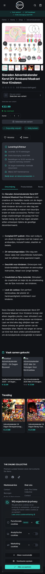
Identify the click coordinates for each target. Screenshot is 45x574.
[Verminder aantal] (10, 116)
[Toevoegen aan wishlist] (19, 360)
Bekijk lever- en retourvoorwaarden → (19, 176)
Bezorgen (7, 493)
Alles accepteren (24, 567)
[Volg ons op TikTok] (19, 477)
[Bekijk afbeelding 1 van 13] (5, 68)
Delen (25, 137)
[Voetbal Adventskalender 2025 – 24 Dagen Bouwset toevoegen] (18, 373)
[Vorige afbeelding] (5, 43)
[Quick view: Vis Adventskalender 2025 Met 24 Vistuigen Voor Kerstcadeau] (27, 373)
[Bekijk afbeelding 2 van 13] (11, 68)
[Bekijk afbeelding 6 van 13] (37, 68)
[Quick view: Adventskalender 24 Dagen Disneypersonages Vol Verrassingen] (21, 418)
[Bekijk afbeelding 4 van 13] (24, 68)
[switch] (38, 522)
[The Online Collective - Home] (19, 5)
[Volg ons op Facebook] (12, 477)
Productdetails (26, 187)
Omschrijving (10, 187)
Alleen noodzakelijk (24, 555)
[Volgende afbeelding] (40, 43)
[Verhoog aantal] (18, 116)
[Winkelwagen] (40, 5)
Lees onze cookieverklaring (22, 514)
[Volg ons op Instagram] (6, 477)
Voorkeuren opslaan (24, 561)
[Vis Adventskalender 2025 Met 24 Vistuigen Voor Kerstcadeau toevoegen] (39, 373)
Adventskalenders (34, 20)
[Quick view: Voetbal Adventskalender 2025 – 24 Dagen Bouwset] (5, 373)
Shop (21, 20)
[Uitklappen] (31, 522)
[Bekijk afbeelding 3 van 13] (18, 68)
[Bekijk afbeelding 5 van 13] (31, 68)
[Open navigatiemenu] (4, 5)
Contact (7, 489)
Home (4, 20)
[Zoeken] (35, 5)
